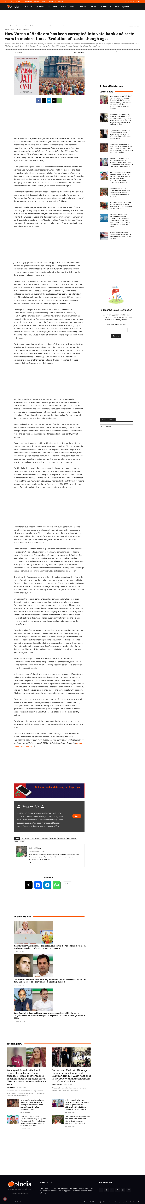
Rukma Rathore (57, 1084)
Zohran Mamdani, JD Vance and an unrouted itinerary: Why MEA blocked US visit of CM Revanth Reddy (121, 205)
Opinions (26, 29)
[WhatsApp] (136, 1)
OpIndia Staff (11, 1087)
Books (18, 26)
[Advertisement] (49, 508)
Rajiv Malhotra (79, 52)
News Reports (11, 1066)
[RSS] (131, 1)
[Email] (54, 100)
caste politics (35, 838)
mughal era (61, 838)
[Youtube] (138, 1)
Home (7, 26)
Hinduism (53, 838)
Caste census (25, 838)
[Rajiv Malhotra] (21, 855)
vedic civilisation (19, 841)
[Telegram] (49, 100)
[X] (133, 1)
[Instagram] (128, 1)
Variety (12, 26)
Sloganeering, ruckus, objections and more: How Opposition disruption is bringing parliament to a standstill (77, 1120)
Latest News (106, 91)
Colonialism (44, 838)
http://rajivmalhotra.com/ (36, 851)
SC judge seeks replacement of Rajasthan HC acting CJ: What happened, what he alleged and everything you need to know (121, 134)
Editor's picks (16, 29)
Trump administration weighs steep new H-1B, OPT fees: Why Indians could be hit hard (121, 235)
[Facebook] (125, 1)
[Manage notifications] (5, 1199)
